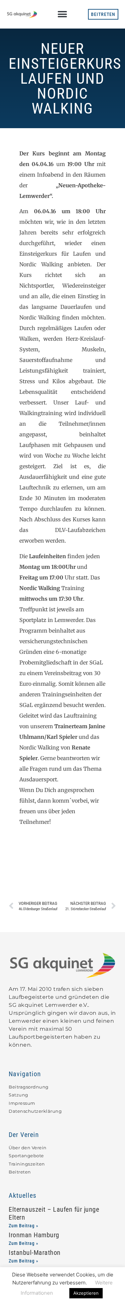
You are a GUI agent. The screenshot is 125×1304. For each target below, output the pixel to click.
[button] (62, 14)
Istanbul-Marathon (35, 1253)
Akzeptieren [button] (86, 1293)
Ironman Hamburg (34, 1235)
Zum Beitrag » (23, 1225)
